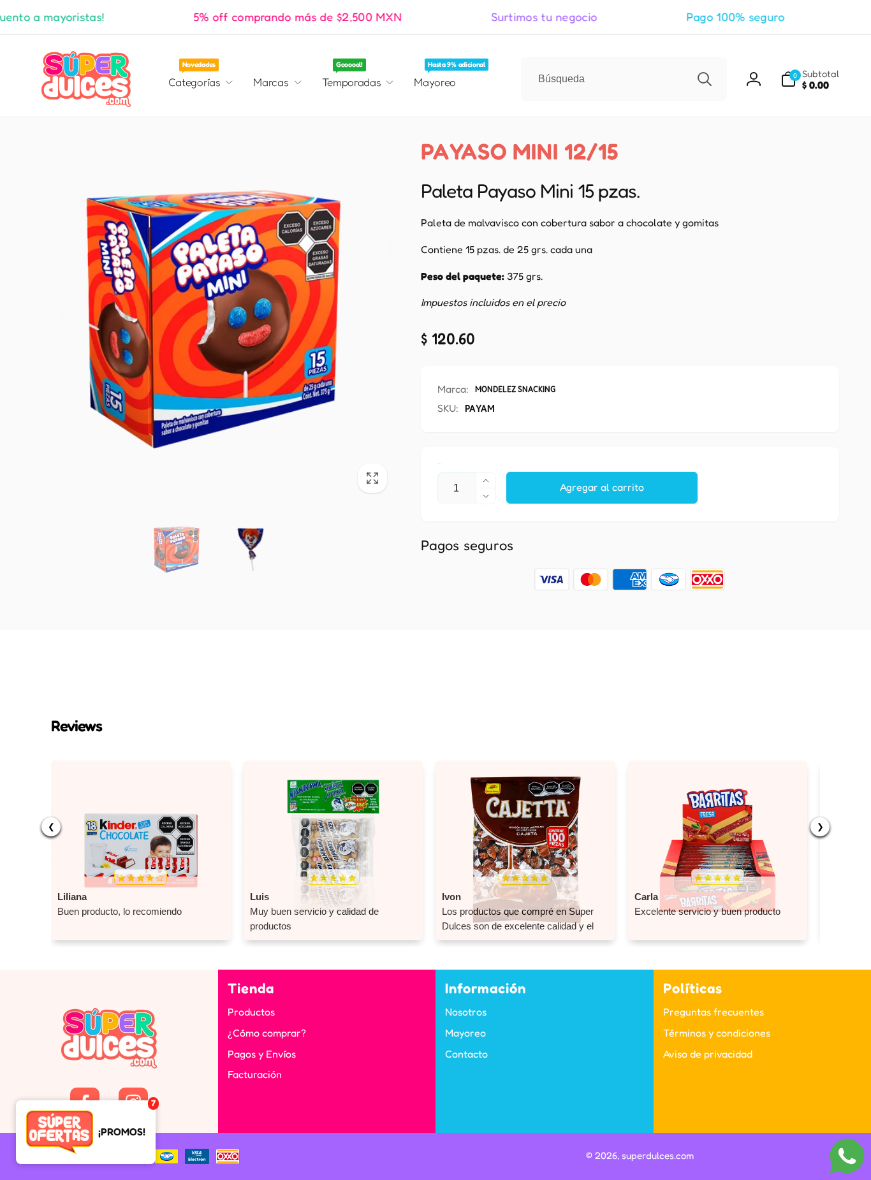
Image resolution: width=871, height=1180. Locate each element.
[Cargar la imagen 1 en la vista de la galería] (176, 549)
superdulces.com (658, 1155)
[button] (809, 79)
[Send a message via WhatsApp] (847, 1156)
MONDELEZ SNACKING (515, 388)
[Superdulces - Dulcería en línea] (109, 1064)
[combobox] (624, 79)
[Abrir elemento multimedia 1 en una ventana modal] (213, 319)
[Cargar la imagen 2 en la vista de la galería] (250, 549)
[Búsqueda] (704, 79)
